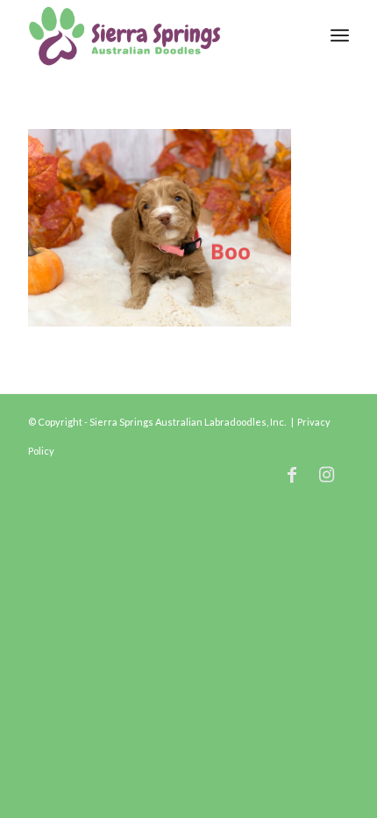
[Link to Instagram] (327, 474)
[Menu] (340, 35)
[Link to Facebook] (292, 474)
